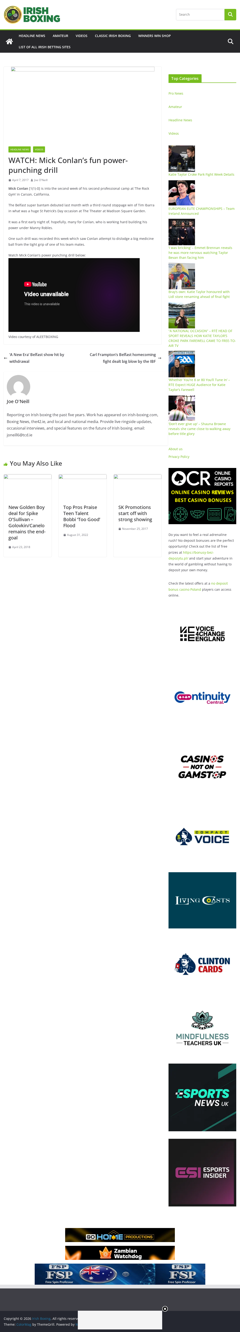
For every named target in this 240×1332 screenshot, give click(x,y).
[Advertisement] (120, 1320)
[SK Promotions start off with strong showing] (137, 477)
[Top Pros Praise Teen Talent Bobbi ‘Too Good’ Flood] (82, 477)
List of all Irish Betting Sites (45, 47)
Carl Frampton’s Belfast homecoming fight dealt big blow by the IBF (123, 358)
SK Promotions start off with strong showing (135, 513)
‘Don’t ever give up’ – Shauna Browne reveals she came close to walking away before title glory (199, 429)
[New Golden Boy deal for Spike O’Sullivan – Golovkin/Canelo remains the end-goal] (28, 477)
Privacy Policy (179, 456)
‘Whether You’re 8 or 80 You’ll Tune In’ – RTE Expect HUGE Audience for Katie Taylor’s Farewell (199, 385)
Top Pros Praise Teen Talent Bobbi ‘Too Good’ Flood (81, 516)
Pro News (176, 93)
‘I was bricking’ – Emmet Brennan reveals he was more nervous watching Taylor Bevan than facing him (200, 252)
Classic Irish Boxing (113, 35)
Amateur (60, 35)
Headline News (32, 35)
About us (176, 449)
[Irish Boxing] (9, 41)
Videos (81, 35)
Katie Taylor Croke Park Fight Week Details (201, 174)
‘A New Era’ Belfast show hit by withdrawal (36, 358)
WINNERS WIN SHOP (154, 35)
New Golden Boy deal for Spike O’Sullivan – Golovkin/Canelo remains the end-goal (26, 522)
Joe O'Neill (41, 180)
